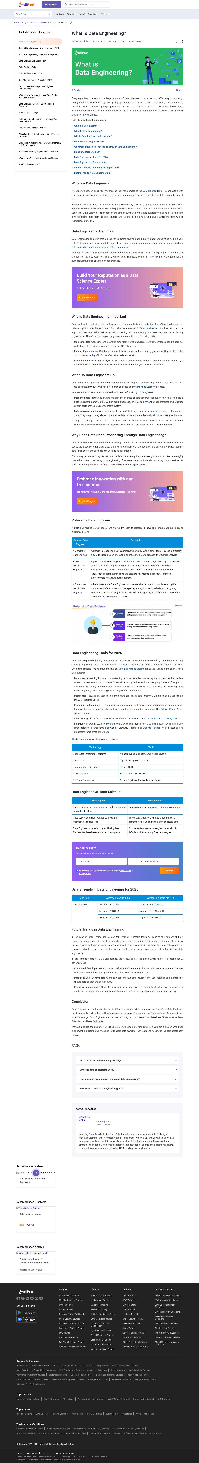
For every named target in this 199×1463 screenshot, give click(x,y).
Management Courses (98, 1379)
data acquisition (80, 247)
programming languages (148, 411)
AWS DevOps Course (68, 1337)
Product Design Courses (138, 1375)
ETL (129, 664)
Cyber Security (112, 1414)
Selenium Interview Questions (29, 1429)
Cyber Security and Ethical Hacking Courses (36, 1370)
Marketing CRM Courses (139, 1370)
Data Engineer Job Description (32, 61)
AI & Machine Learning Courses (94, 1365)
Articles (60, 14)
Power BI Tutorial (51, 1399)
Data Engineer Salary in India (32, 73)
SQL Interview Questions (166, 1328)
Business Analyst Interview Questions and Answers (39, 1433)
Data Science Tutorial (132, 1337)
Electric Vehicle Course (101, 1340)
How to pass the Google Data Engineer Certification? (36, 87)
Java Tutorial (129, 1309)
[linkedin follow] (27, 1299)
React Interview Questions (167, 1333)
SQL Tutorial (68, 1399)
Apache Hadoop (152, 727)
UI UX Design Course (100, 1300)
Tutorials (71, 14)
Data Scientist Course (69, 1295)
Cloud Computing (24, 1414)
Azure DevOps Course (101, 1344)
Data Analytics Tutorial (143, 1399)
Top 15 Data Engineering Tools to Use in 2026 (39, 48)
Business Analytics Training (71, 1323)
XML (147, 402)
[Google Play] (26, 1312)
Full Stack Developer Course (71, 1342)
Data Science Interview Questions (165, 1306)
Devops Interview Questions (167, 1312)
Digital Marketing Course (102, 1335)
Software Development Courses (30, 1375)
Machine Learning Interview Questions (91, 1429)
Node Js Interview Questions (168, 1337)
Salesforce (127, 1414)
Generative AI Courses (122, 1379)
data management (119, 247)
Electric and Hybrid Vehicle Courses (32, 1379)
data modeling (96, 247)
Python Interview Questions (167, 1295)
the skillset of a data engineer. (162, 718)
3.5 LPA (115, 904)
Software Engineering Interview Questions (142, 1433)
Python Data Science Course (135, 1347)
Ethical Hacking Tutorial (133, 1333)
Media (19, 1453)
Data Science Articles (38, 22)
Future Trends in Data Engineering (92, 173)
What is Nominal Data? (29, 164)
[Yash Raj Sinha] (85, 1118)
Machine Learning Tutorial (28, 1399)
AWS (121, 718)
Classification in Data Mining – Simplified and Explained (39, 135)
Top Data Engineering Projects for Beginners (38, 54)
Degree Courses (118, 1370)
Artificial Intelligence (147, 328)
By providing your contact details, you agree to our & (106, 872)
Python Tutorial (130, 1295)
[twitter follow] (23, 1299)
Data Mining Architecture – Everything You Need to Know (38, 120)
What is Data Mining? (28, 112)
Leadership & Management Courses (68, 1379)
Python (164, 709)
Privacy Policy (85, 873)
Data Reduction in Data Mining (32, 128)
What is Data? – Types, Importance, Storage (38, 158)
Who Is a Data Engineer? (87, 125)
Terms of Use (125, 871)
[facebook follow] (18, 1299)
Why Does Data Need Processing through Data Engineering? (105, 146)
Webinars (105, 14)
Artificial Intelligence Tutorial (90, 1399)
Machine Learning (146, 386)
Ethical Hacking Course (101, 1319)
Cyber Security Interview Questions (128, 1429)
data (85, 204)
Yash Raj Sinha (81, 41)
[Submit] (66, 4)
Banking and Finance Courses (109, 1375)
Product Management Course (72, 1347)
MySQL (96, 355)
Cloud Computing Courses (135, 1342)
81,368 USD (158, 904)
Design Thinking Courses (146, 1379)
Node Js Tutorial (130, 1314)
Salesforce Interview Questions (164, 1317)
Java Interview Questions (166, 1323)
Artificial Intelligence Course (103, 1314)
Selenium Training (99, 1309)
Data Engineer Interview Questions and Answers (36, 105)
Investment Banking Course (71, 1328)
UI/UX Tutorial (163, 1399)
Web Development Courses (103, 1349)
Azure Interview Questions (58, 1429)
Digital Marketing (94, 1414)
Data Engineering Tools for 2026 (91, 157)
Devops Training (66, 1309)
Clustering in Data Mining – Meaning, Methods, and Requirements (40, 144)
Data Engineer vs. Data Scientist (90, 162)
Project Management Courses (125, 1365)
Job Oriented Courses (97, 1370)
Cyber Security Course (101, 1330)
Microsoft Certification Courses (30, 1384)
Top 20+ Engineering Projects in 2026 (35, 80)
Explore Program (87, 297)
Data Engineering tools (130, 668)
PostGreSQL (107, 355)
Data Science (149, 191)
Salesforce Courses (40, 1365)
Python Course (66, 1305)
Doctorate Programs (58, 1375)
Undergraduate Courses (82, 1375)
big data (110, 723)
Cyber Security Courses (69, 1319)
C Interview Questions (76, 1433)
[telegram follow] (41, 1299)
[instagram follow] (37, 1299)
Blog (24, 22)
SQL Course (64, 1333)
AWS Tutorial (128, 1300)
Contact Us (32, 1453)
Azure (132, 718)
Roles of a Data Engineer (87, 152)
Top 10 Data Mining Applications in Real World (39, 151)
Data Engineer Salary (28, 67)
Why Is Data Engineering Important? (93, 136)
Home (16, 22)
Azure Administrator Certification (100, 1324)
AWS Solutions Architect (102, 1295)
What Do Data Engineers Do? (89, 141)
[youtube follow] (32, 1299)
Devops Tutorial (130, 1305)
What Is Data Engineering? (88, 131)
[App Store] (26, 1319)
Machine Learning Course (70, 1300)
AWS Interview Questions (166, 1300)
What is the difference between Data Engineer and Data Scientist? (39, 96)
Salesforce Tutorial (131, 1323)
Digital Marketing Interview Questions (167, 1343)
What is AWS (77, 1414)
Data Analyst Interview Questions (105, 1433)
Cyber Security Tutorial (133, 1319)
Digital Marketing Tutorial (118, 1399)
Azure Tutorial (129, 1328)
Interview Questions (88, 14)
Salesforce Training (99, 1305)
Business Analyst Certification (72, 1314)
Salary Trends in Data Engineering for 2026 (96, 167)
